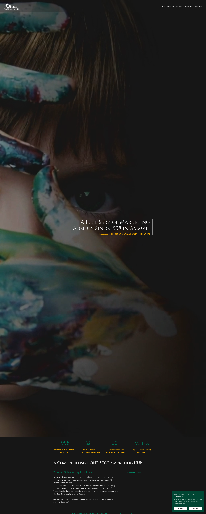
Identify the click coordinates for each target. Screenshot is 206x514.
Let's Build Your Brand (133, 472)
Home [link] (163, 6)
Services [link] (179, 6)
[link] (13, 6)
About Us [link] (170, 6)
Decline (180, 508)
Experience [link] (188, 6)
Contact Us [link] (198, 6)
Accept (195, 508)
